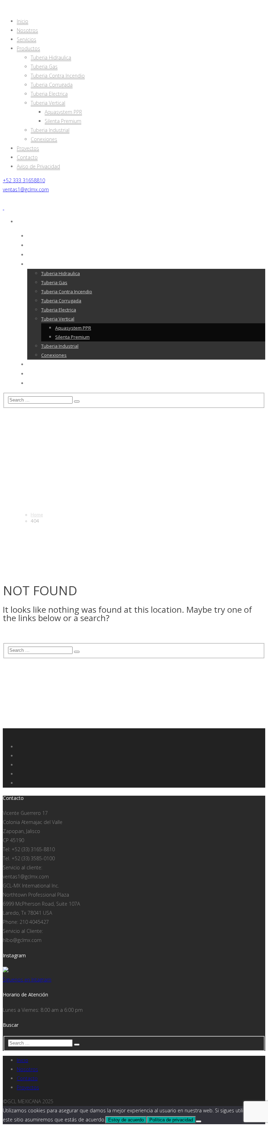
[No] (198, 1121)
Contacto (27, 1078)
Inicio (22, 1060)
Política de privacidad (171, 1119)
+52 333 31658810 (24, 180)
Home (37, 514)
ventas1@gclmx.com (26, 189)
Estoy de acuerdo (126, 1119)
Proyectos (28, 1087)
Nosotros (27, 1069)
